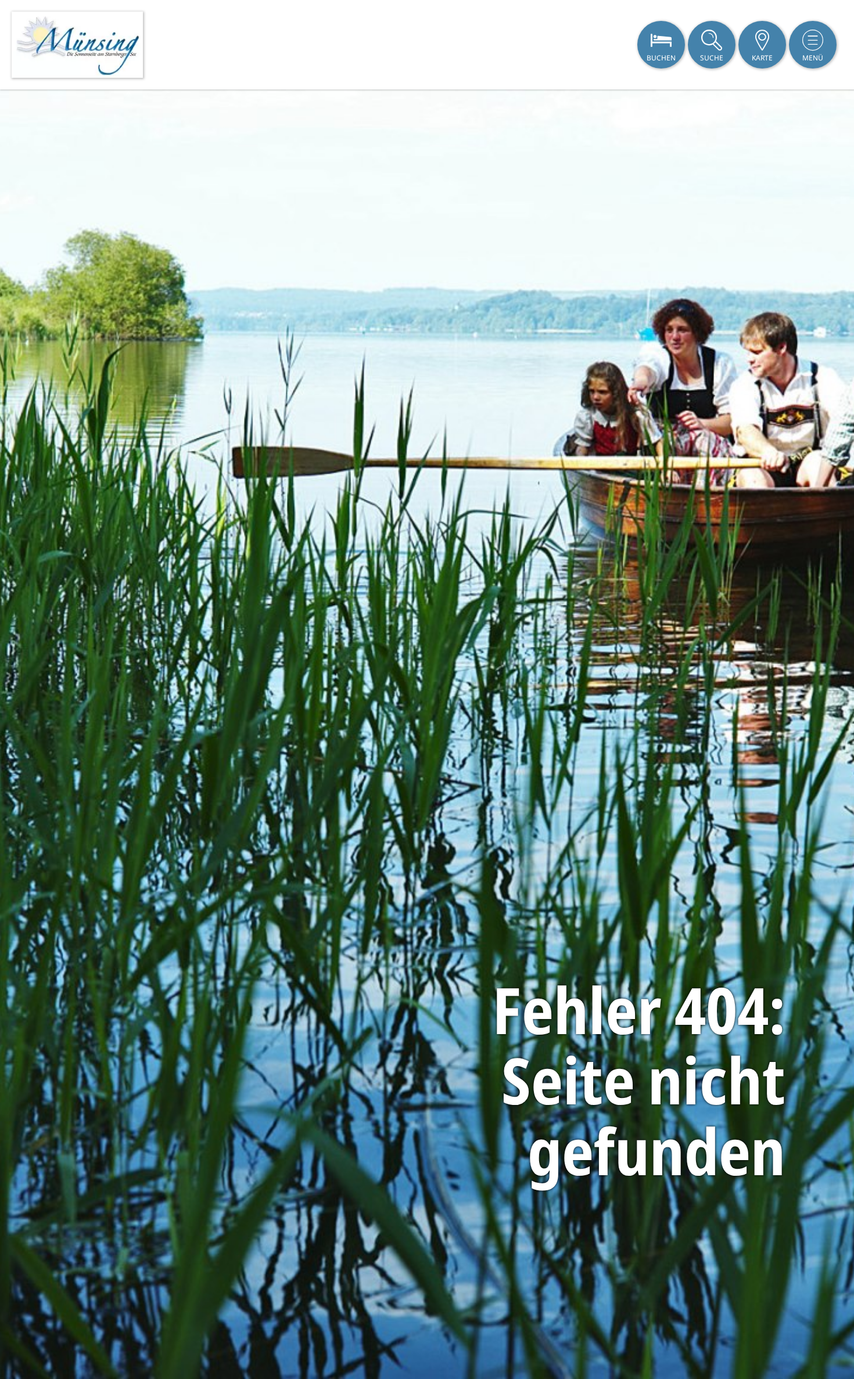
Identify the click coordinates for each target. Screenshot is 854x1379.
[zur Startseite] (77, 45)
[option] (427, 734)
